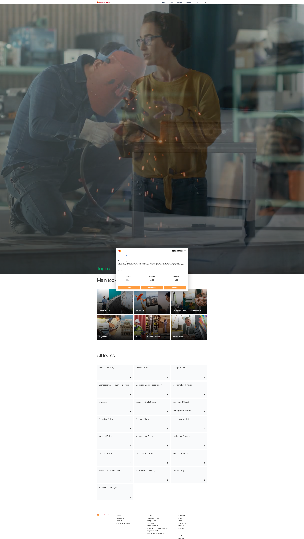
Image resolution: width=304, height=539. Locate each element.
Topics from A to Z (153, 518)
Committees (182, 523)
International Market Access (156, 533)
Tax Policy (150, 523)
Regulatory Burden (153, 531)
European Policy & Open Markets (157, 528)
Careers (181, 528)
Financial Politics (152, 526)
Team (180, 521)
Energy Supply (151, 521)
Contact (188, 2)
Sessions (119, 521)
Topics (171, 2)
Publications (120, 518)
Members (181, 526)
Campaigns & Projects (123, 523)
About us (179, 2)
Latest (164, 2)
